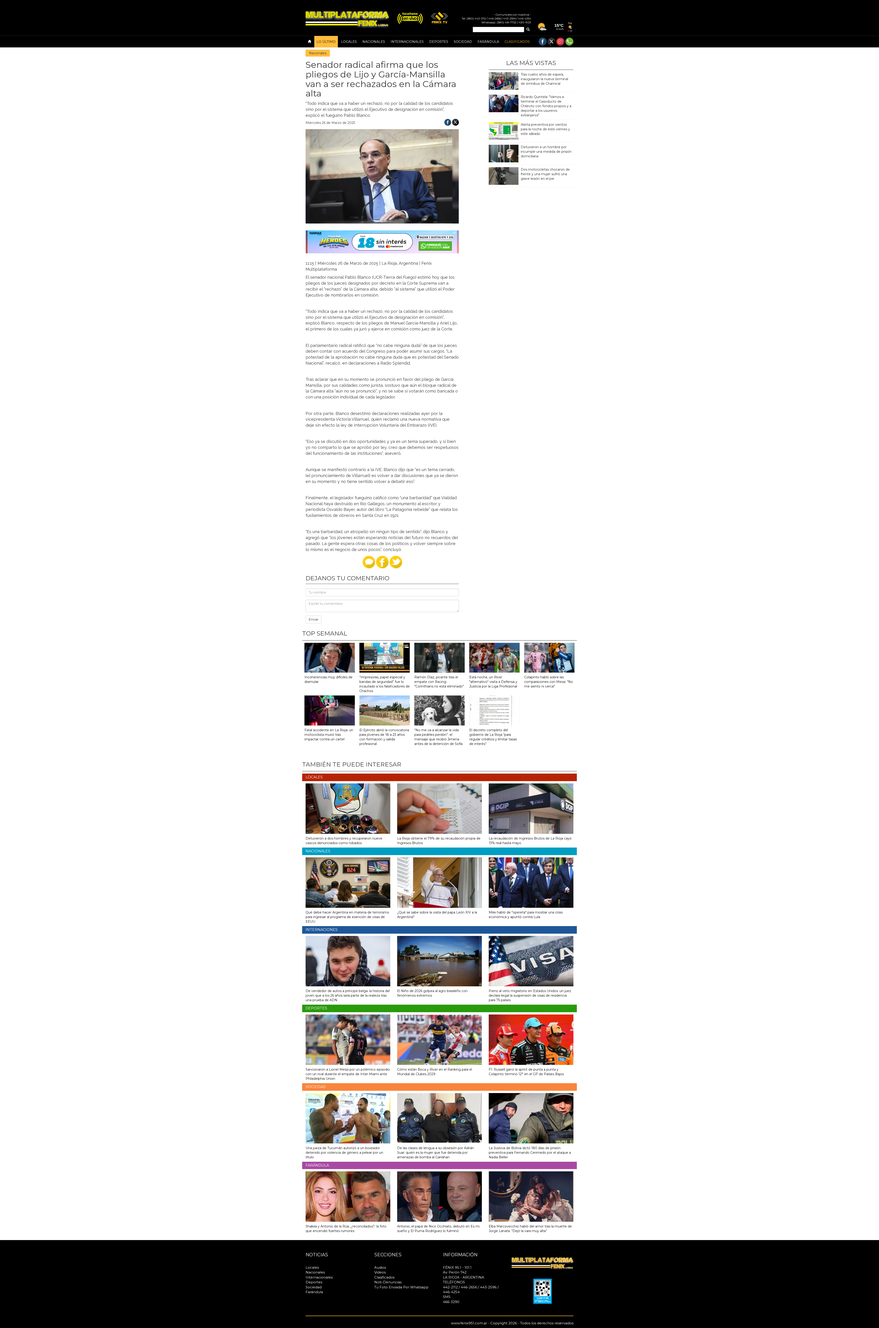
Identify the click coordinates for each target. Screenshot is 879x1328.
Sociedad (463, 42)
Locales (349, 42)
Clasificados (517, 42)
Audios (380, 1267)
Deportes (438, 42)
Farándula (488, 42)
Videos (380, 1272)
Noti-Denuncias (388, 1282)
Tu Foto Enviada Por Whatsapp (401, 1287)
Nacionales (373, 42)
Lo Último (326, 42)
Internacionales (407, 42)
